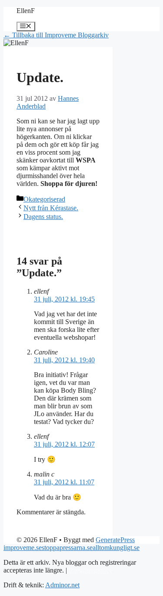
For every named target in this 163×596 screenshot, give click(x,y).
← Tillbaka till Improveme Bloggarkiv (56, 35)
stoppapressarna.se (67, 547)
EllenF (26, 10)
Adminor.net (62, 585)
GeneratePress (115, 539)
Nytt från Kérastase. (50, 208)
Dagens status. (43, 216)
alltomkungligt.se (116, 547)
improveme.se (22, 547)
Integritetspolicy (91, 570)
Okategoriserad (44, 199)
